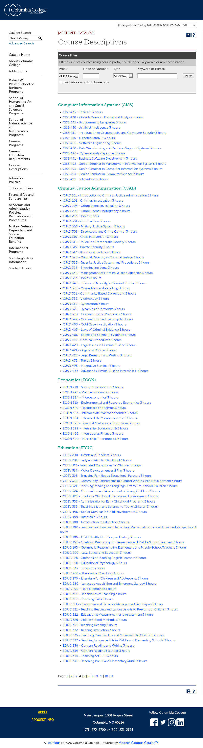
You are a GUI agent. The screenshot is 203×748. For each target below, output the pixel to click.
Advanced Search (21, 43)
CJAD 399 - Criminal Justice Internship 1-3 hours (98, 319)
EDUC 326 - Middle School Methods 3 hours (95, 620)
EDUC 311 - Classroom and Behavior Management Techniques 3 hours (113, 604)
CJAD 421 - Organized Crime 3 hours (90, 350)
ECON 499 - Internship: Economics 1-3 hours (95, 439)
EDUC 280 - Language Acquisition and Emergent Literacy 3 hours (109, 583)
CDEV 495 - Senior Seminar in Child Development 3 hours (105, 512)
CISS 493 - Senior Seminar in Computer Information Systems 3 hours (112, 169)
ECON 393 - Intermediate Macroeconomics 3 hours (100, 413)
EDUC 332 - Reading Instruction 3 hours (91, 630)
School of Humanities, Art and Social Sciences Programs (20, 106)
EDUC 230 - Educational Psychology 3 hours (95, 563)
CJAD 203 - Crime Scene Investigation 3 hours (96, 206)
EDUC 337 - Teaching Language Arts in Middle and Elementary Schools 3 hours (119, 640)
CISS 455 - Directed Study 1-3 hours (89, 138)
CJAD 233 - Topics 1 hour (81, 216)
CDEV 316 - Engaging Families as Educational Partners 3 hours (107, 475)
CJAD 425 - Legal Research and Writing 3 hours (97, 355)
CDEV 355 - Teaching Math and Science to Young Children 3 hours (110, 506)
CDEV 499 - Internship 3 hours (85, 517)
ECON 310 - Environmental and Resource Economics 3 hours (107, 402)
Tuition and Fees (21, 188)
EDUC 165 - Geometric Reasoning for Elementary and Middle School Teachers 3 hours (125, 547)
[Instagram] (172, 725)
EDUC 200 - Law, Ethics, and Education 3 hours (97, 553)
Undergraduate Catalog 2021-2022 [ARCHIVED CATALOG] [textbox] (152, 25)
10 (106, 676)
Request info (43, 720)
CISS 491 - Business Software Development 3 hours (100, 158)
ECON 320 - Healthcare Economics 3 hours (94, 408)
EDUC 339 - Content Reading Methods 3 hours (96, 651)
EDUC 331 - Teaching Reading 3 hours (90, 625)
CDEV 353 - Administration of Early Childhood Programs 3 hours (109, 501)
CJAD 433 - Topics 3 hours (82, 360)
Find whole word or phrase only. (87, 82)
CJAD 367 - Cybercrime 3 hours (86, 304)
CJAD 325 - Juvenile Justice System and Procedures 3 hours (106, 262)
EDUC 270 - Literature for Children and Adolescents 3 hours (105, 578)
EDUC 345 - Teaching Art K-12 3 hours (90, 656)
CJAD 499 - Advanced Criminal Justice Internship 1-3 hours (105, 371)
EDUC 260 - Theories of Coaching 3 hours (93, 573)
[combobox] (156, 25)
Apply (42, 712)
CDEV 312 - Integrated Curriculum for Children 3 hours (102, 465)
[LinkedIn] (180, 725)
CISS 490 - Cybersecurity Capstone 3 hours (94, 153)
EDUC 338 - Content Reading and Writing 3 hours (98, 645)
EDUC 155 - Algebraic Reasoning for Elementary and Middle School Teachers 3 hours (123, 542)
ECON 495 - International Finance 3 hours (93, 433)
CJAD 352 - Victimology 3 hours (86, 298)
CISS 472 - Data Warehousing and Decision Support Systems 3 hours (112, 148)
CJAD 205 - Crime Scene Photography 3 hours (96, 211)
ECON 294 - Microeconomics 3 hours (90, 397)
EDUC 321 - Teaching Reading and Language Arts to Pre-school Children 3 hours (120, 609)
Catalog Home (19, 55)
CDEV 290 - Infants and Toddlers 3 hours (92, 455)
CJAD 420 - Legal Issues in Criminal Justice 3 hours (100, 345)
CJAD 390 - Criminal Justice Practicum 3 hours (97, 314)
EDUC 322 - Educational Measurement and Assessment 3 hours (108, 614)
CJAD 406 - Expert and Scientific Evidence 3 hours (99, 335)
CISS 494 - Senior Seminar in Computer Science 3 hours (103, 174)
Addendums (18, 71)
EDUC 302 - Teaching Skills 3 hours (88, 599)
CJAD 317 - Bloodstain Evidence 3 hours (91, 252)
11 (111, 676)
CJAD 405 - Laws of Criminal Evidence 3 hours (96, 329)
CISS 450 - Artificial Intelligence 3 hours (91, 127)
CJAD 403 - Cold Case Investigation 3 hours (94, 324)
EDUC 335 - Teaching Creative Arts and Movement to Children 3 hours (113, 635)
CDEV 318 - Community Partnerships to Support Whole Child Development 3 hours (122, 481)
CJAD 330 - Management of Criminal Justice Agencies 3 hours (108, 273)
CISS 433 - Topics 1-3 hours (83, 112)
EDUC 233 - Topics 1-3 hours (84, 568)
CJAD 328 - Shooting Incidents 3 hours (91, 268)
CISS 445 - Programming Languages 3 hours (95, 122)
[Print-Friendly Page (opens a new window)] (188, 35)
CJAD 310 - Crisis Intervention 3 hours (90, 237)
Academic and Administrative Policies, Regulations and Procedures (21, 213)
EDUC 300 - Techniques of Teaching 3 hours (94, 594)
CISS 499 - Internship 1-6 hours (85, 179)
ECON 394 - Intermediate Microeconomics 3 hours (100, 418)
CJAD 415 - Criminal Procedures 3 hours (92, 340)
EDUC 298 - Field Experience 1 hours (89, 589)
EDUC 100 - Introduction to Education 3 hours (96, 522)
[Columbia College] (28, 9)
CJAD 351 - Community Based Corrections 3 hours (99, 293)
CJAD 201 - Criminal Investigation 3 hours (93, 200)
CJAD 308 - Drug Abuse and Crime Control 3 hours (100, 231)
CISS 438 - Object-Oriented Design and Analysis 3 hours (103, 117)
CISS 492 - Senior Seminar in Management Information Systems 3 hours (114, 164)
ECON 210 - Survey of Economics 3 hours (93, 387)
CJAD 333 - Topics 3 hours (82, 278)
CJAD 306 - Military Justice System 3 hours (94, 226)
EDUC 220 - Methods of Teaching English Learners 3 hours (105, 558)
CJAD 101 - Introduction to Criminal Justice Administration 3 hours (110, 195)
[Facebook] (154, 725)
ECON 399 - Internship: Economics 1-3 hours (95, 428)
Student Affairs (20, 268)
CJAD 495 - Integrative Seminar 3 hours (91, 366)
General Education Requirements (19, 155)
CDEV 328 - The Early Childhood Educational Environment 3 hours (110, 496)
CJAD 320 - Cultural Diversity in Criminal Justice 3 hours (103, 257)
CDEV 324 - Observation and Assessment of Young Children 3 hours (111, 491)
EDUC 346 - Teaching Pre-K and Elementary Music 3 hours (105, 661)
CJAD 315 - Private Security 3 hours (88, 247)
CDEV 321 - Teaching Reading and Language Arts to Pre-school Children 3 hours (120, 486)
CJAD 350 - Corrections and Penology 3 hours (96, 288)
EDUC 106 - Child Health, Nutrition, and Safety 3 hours (102, 537)
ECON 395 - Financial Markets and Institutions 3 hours (101, 423)
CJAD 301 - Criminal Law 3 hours (87, 221)
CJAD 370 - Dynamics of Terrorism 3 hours (94, 309)
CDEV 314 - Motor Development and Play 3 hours (98, 470)
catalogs (54, 743)
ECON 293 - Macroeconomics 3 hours (91, 392)
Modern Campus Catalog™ (138, 743)
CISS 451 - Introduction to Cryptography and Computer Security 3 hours (114, 133)
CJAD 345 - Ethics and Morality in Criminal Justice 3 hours (105, 283)
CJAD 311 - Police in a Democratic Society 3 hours (99, 242)
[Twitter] (163, 725)
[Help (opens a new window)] (194, 35)
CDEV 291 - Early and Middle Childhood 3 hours (97, 460)
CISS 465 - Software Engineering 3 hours (92, 143)
